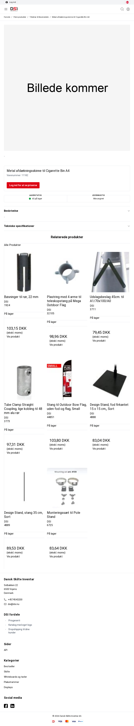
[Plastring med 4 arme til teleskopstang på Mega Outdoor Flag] (67, 272)
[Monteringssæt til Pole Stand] (67, 488)
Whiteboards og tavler (15, 677)
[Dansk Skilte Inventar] (13, 9)
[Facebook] (6, 706)
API (5, 650)
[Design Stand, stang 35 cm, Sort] (24, 488)
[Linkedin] (12, 706)
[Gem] (128, 9)
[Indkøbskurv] (122, 9)
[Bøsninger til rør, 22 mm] (24, 272)
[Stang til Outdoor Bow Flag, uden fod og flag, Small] (67, 380)
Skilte (7, 671)
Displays (8, 687)
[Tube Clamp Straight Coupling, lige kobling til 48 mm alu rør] (24, 380)
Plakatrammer (11, 682)
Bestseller (9, 666)
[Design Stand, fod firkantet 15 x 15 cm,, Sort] (110, 380)
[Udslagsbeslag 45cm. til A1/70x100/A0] (110, 272)
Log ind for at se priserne (23, 185)
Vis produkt (13, 336)
